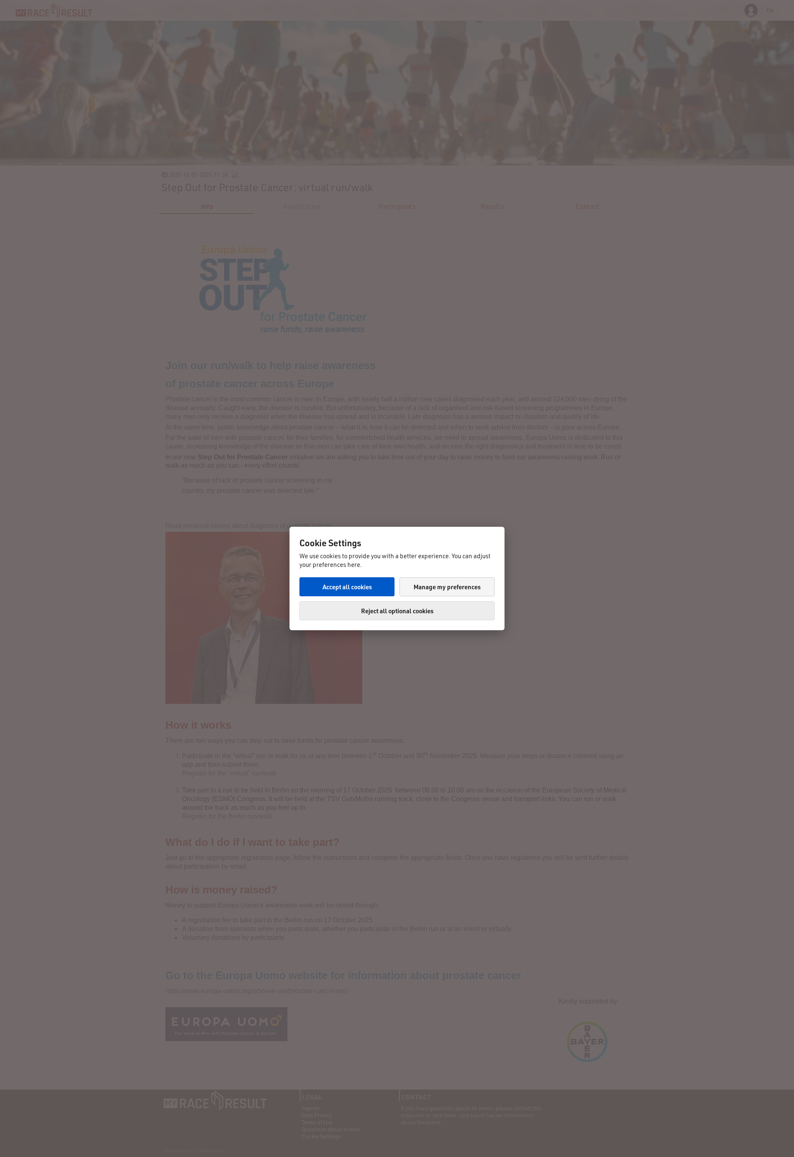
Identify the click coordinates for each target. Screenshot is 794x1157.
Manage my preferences (447, 587)
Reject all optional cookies (397, 611)
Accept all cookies (347, 587)
